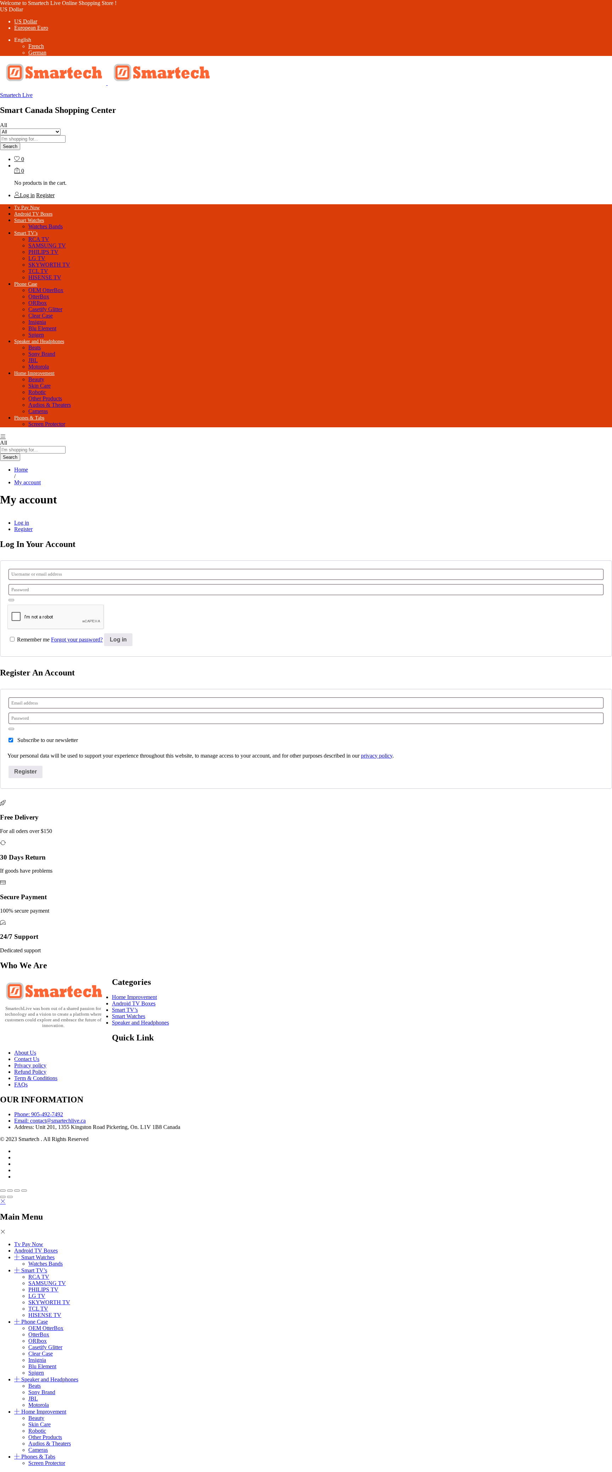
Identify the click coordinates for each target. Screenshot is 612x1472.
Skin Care (39, 386)
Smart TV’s (125, 1010)
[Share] (10, 1190)
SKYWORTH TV (49, 265)
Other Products (45, 398)
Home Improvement (134, 997)
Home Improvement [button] (34, 373)
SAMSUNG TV (47, 246)
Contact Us (26, 1059)
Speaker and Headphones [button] (39, 341)
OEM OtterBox (45, 290)
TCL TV (38, 271)
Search (10, 146)
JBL (33, 360)
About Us (25, 1053)
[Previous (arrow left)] (3, 1197)
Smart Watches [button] (29, 220)
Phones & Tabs (38, 1457)
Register (45, 195)
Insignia (37, 322)
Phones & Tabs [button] (29, 418)
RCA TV (38, 239)
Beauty (36, 379)
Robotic (37, 392)
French (36, 46)
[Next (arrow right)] (10, 1197)
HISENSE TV (44, 277)
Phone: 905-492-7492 (38, 1114)
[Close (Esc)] (3, 1190)
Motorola (38, 367)
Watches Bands (45, 226)
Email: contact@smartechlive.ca (50, 1121)
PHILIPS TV (43, 252)
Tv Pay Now (27, 207)
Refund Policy (30, 1072)
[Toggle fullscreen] (17, 1190)
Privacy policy (30, 1065)
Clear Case (40, 316)
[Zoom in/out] (24, 1190)
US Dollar (25, 21)
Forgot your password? (77, 640)
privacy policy (376, 756)
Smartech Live (16, 95)
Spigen (36, 335)
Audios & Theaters (49, 405)
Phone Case (34, 1322)
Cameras (38, 411)
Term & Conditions (35, 1078)
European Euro (31, 28)
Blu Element (42, 328)
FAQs (21, 1085)
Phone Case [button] (25, 284)
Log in (21, 523)
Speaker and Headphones (140, 1023)
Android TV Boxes (33, 214)
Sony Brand (41, 354)
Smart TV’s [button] (26, 233)
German (37, 53)
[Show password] (11, 600)
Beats (34, 347)
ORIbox (37, 303)
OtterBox (38, 296)
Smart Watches (128, 1016)
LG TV (36, 258)
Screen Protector (46, 424)
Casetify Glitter (45, 309)
